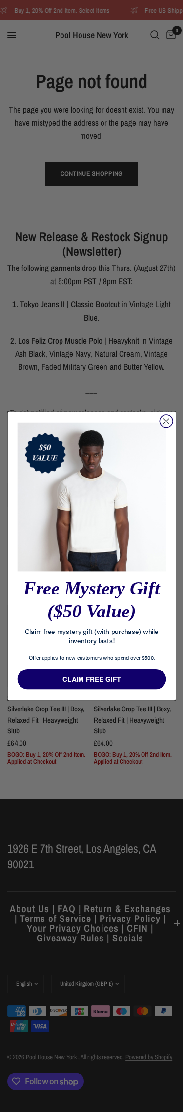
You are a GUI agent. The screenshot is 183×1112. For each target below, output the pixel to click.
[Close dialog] (166, 421)
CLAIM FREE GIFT (91, 679)
